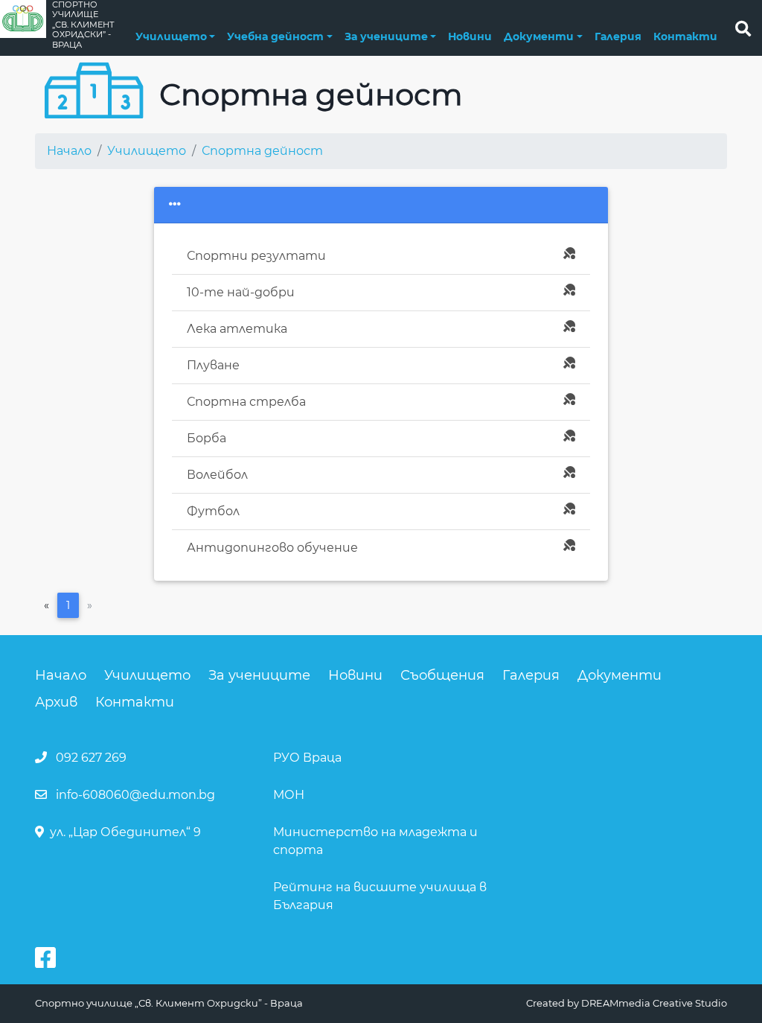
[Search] (743, 28)
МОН (288, 795)
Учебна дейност (275, 36)
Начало (69, 151)
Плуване (213, 365)
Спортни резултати (256, 256)
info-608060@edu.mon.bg (135, 795)
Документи (539, 36)
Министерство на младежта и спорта (375, 841)
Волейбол (217, 475)
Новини (470, 36)
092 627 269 (91, 757)
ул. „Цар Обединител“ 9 (125, 832)
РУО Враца (307, 757)
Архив (56, 702)
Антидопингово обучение (272, 548)
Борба (206, 438)
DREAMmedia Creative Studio (654, 1003)
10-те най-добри (241, 292)
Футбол (213, 511)
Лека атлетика (237, 329)
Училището (171, 36)
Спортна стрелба (246, 402)
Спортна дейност (262, 151)
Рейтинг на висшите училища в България (380, 896)
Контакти (685, 36)
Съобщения (442, 675)
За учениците (386, 36)
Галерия (618, 36)
